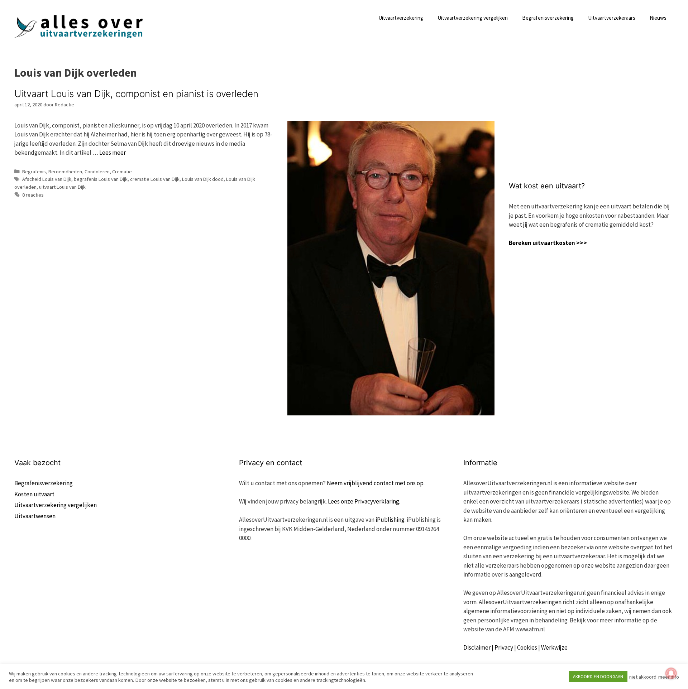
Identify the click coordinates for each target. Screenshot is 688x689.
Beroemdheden (65, 171)
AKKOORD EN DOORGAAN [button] (598, 677)
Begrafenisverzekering (548, 17)
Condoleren (97, 171)
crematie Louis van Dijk (155, 179)
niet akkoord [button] (642, 677)
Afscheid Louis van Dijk (46, 179)
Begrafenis (34, 171)
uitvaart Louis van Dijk (62, 187)
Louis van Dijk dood (203, 179)
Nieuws (658, 17)
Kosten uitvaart (34, 494)
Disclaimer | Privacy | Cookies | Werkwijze (515, 647)
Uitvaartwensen (35, 516)
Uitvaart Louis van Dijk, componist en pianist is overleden (136, 93)
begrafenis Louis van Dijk (101, 179)
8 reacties (33, 195)
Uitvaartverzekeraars (611, 17)
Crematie (122, 171)
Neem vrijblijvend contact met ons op (375, 483)
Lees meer (112, 152)
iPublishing (390, 520)
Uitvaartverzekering (400, 17)
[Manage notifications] (671, 673)
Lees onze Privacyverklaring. (364, 501)
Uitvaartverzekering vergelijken (473, 17)
